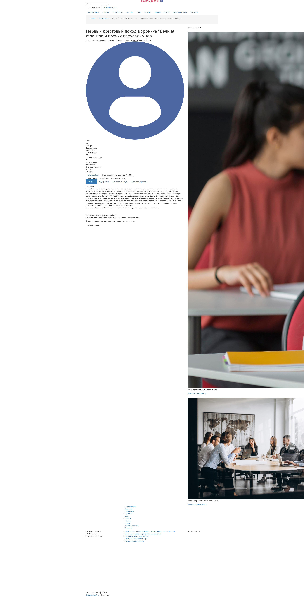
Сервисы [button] (128, 509)
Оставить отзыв (94, 7)
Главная (93, 18)
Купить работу (93, 175)
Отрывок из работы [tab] (139, 181)
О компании (117, 12)
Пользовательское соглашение (137, 536)
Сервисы (105, 12)
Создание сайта (92, 595)
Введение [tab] (91, 181)
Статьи (166, 12)
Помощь (157, 12)
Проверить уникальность (197, 504)
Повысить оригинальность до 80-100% (117, 175)
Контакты (194, 12)
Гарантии (129, 12)
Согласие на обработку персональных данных (143, 534)
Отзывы (147, 12)
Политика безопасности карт (136, 538)
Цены (139, 12)
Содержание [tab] (104, 181)
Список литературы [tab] (120, 181)
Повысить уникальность (197, 393)
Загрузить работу (109, 7)
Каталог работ (93, 12)
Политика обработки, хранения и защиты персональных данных (150, 531)
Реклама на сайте (180, 12)
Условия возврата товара (134, 541)
